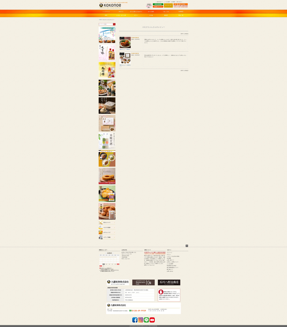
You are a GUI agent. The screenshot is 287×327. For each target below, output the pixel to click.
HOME (100, 19)
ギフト (136, 15)
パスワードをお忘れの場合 (173, 256)
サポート (169, 249)
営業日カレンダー (103, 249)
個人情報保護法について (172, 267)
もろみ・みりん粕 (121, 15)
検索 (114, 24)
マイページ (169, 252)
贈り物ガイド (170, 269)
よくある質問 (170, 263)
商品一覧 (180, 15)
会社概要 (169, 258)
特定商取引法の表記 (171, 265)
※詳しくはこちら (125, 258)
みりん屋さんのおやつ (136, 11)
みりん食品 (151, 11)
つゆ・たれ (166, 11)
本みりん (121, 11)
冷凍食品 (180, 11)
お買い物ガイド (170, 260)
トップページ (106, 11)
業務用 (166, 15)
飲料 (106, 15)
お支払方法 (124, 249)
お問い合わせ (170, 271)
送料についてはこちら (149, 265)
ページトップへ (187, 246)
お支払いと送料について (172, 261)
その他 (151, 15)
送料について (147, 249)
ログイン (169, 254)
